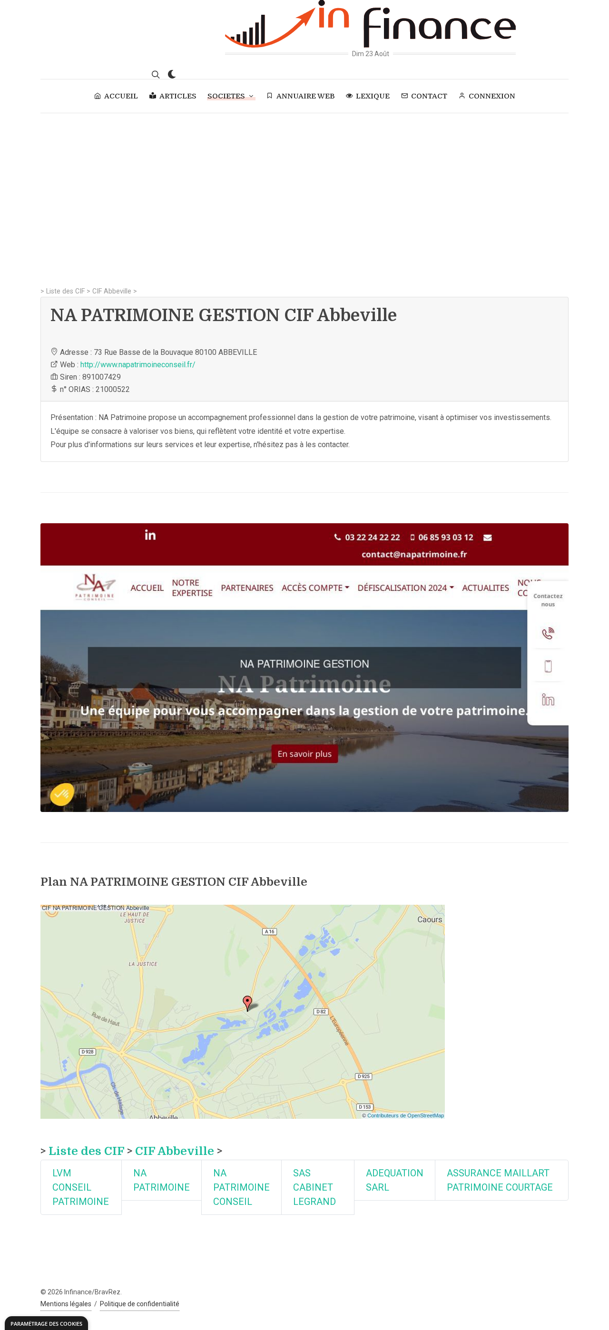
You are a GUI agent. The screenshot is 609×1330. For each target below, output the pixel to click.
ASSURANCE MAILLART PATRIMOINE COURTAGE (500, 1180)
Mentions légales (65, 1304)
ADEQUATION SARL (394, 1180)
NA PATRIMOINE (161, 1180)
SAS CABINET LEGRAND (314, 1187)
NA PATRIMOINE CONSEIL (241, 1187)
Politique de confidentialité (139, 1304)
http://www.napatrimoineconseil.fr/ (138, 364)
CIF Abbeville (111, 291)
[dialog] (46, 1323)
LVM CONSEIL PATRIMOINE (80, 1187)
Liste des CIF (65, 291)
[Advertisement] (304, 184)
